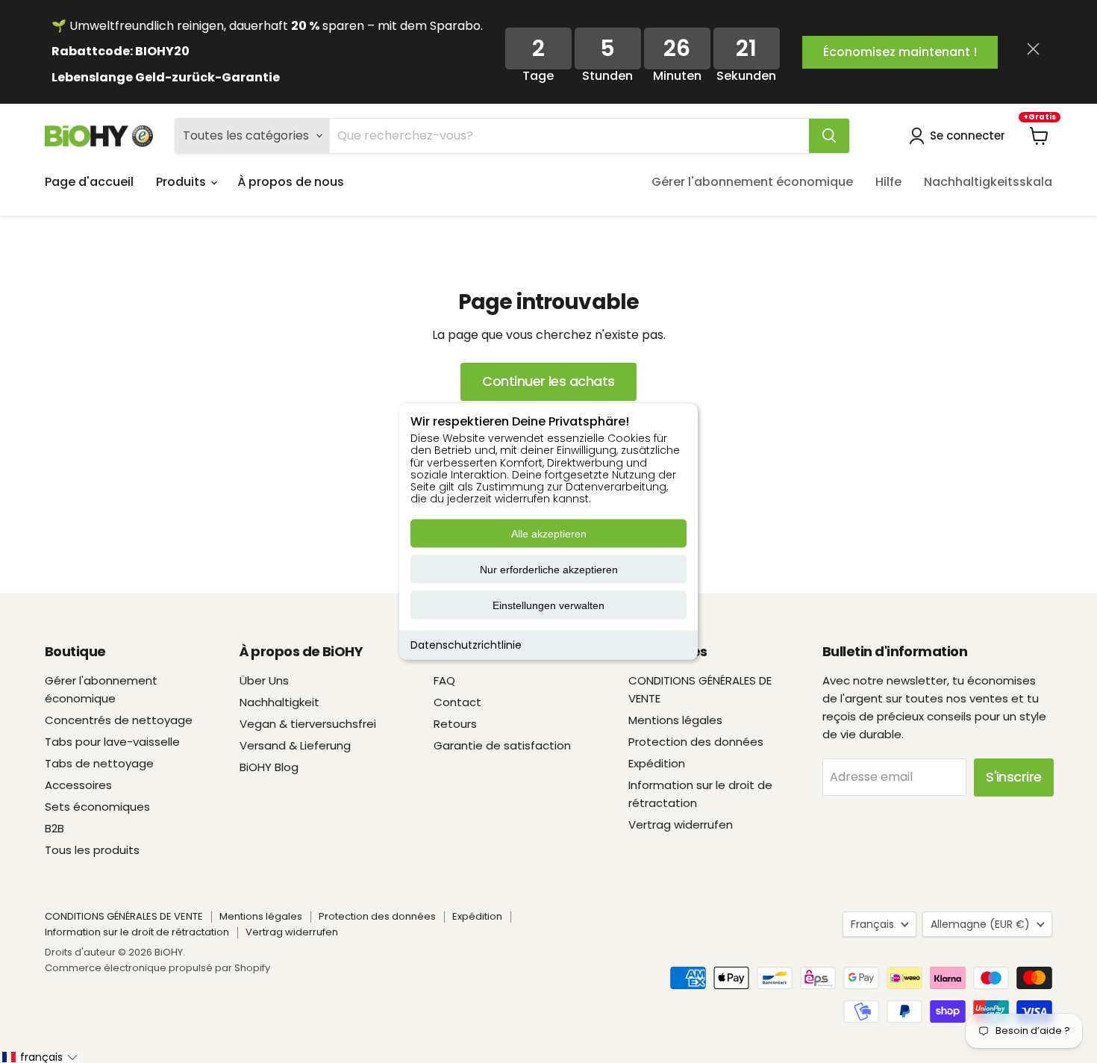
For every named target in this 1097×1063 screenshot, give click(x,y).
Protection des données (695, 741)
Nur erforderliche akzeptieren (549, 570)
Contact (457, 702)
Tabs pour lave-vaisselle (112, 741)
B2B (54, 828)
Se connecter (967, 135)
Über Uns (264, 680)
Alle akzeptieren (549, 534)
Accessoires (78, 785)
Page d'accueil (89, 181)
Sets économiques (97, 806)
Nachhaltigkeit (279, 702)
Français (872, 924)
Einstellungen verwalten (548, 605)
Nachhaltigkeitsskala (988, 181)
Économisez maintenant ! (900, 51)
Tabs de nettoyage (99, 763)
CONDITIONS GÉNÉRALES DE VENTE (124, 916)
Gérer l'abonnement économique (752, 181)
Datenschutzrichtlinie (466, 645)
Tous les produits (92, 850)
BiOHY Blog (269, 767)
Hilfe (888, 181)
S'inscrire (1014, 776)
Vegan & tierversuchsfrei (308, 724)
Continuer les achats (548, 381)
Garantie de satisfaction (502, 745)
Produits (182, 181)
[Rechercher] (829, 136)
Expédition (656, 763)
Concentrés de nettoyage (119, 720)
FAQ (444, 680)
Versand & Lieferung (295, 745)
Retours (455, 724)
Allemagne (980, 924)
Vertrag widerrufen (680, 824)
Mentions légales (675, 720)
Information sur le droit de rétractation (137, 932)
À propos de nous (290, 181)
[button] (39, 1057)
